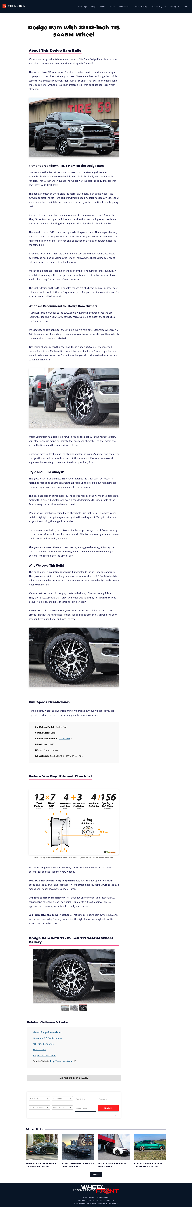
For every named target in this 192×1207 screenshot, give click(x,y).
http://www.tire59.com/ (61, 1061)
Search (108, 1108)
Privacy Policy (112, 1203)
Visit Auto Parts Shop (43, 1043)
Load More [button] (96, 1174)
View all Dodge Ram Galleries (47, 1032)
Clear (116, 1115)
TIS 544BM (64, 738)
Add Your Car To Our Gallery (74, 1078)
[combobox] (39, 1098)
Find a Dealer (39, 1049)
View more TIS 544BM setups (47, 1038)
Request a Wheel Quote (44, 1055)
